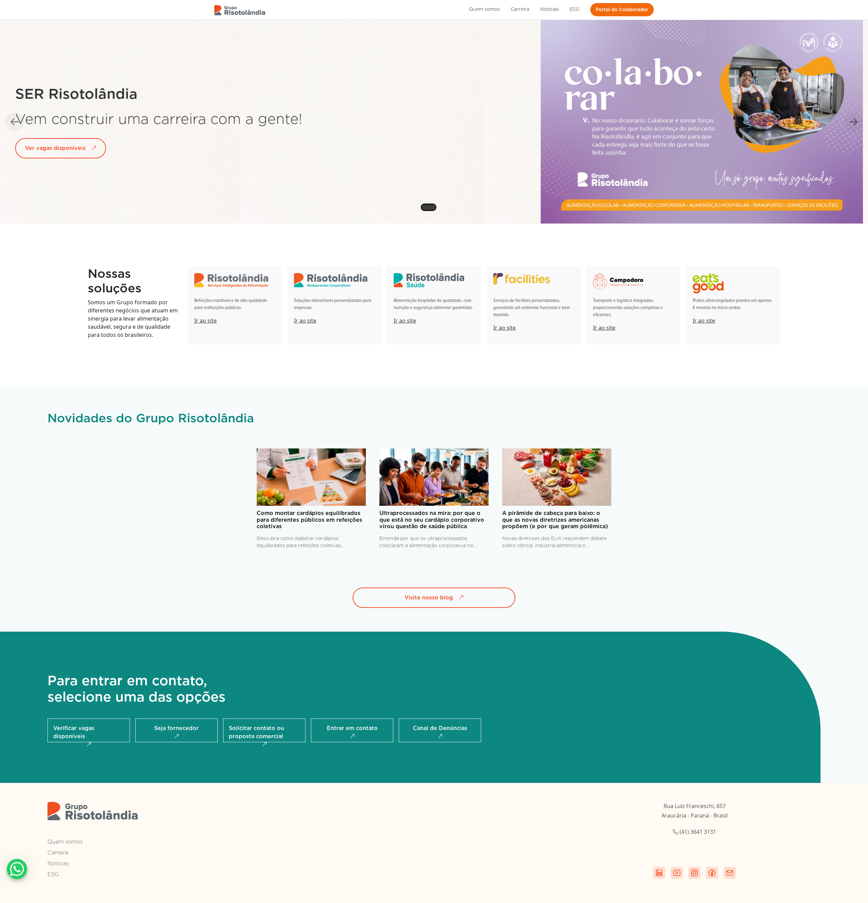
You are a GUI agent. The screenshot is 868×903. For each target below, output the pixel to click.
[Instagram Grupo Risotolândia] (694, 873)
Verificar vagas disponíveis (73, 732)
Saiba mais (60, 144)
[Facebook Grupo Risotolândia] (712, 873)
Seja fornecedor (176, 728)
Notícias (549, 9)
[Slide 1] (424, 207)
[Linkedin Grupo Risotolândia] (659, 873)
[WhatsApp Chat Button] (17, 869)
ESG (574, 9)
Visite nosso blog (429, 597)
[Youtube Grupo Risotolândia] (677, 873)
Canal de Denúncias (440, 728)
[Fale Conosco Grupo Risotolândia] (730, 873)
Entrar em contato (352, 728)
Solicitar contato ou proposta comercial (256, 732)
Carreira (520, 9)
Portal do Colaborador (622, 9)
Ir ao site (205, 320)
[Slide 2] (440, 207)
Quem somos (484, 9)
